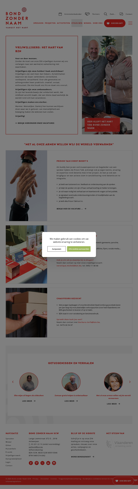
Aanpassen (56, 249)
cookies (77, 238)
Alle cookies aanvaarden (79, 249)
